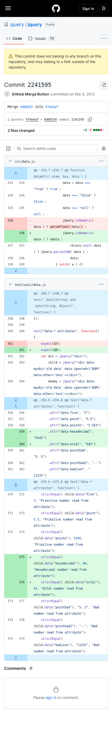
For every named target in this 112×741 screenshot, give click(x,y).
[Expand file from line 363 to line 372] (15, 485)
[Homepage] (56, 8)
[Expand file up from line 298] (15, 302)
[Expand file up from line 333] (15, 173)
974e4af (32, 119)
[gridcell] (56, 173)
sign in (51, 697)
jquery (17, 24)
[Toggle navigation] (8, 8)
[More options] (101, 161)
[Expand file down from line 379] (15, 657)
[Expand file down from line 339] (15, 271)
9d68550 (50, 119)
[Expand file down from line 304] (15, 400)
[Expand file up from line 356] (15, 406)
